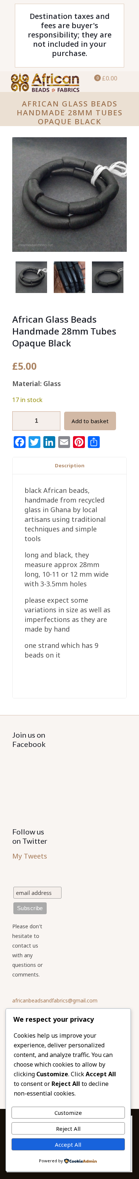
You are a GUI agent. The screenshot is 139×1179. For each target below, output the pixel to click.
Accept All (68, 1144)
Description (70, 465)
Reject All (68, 1128)
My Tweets (29, 856)
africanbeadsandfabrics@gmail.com (54, 1000)
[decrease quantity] (20, 421)
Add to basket (90, 421)
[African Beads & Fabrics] (44, 80)
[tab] (69, 465)
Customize (68, 1112)
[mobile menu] (129, 82)
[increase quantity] (52, 421)
